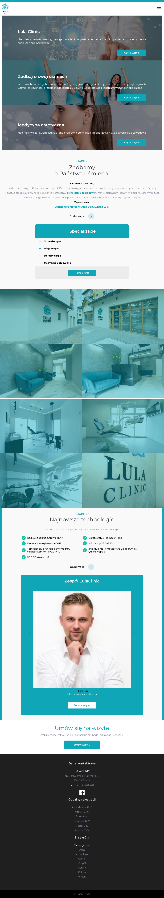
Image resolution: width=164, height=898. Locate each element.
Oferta (82, 858)
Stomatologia (52, 241)
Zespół (82, 863)
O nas (82, 849)
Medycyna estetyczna (57, 262)
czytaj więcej (78, 566)
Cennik (82, 867)
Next (134, 633)
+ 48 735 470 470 (82, 785)
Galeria (82, 872)
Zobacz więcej (82, 705)
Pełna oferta (82, 272)
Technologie (82, 854)
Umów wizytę (82, 744)
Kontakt (82, 876)
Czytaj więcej (131, 52)
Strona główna (82, 845)
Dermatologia (52, 255)
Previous (30, 633)
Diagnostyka (51, 248)
